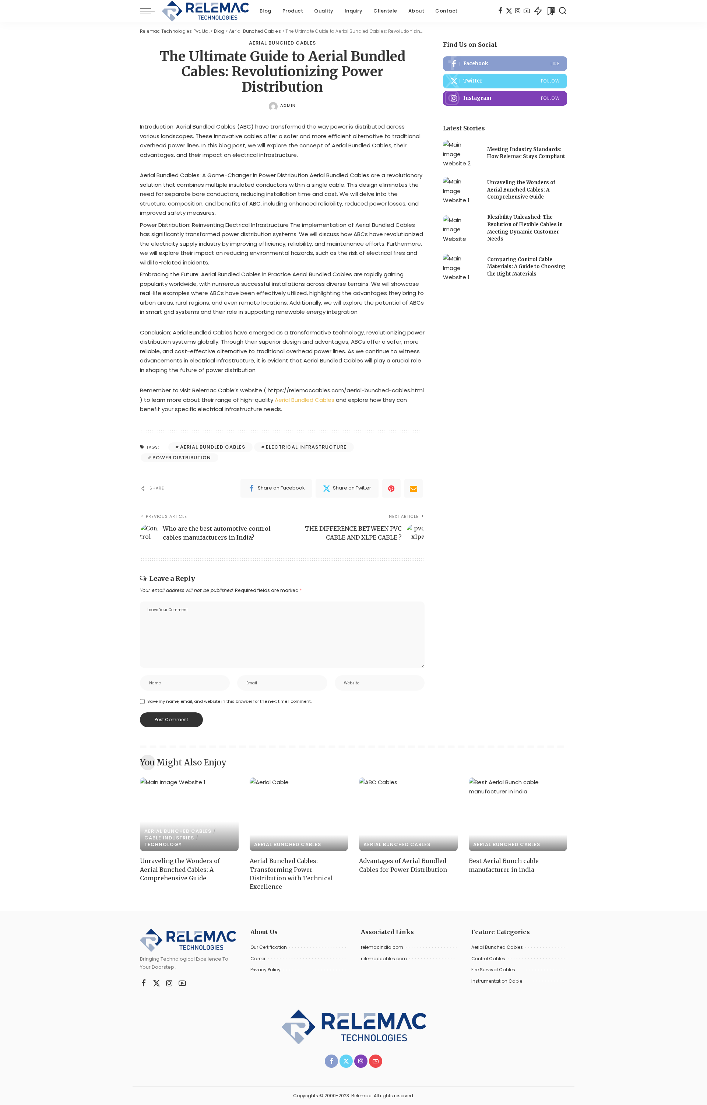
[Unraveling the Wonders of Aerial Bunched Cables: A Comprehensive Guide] (461, 190)
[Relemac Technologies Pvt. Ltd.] (205, 11)
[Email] (413, 488)
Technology (163, 844)
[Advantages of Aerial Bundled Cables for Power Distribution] (408, 815)
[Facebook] (500, 11)
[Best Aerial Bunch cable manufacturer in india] (518, 815)
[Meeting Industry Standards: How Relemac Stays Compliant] (461, 154)
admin (288, 105)
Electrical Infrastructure (306, 446)
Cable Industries (169, 837)
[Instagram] (518, 11)
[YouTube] (527, 11)
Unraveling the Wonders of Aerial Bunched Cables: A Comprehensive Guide (521, 189)
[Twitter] (509, 11)
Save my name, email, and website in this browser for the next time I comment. (229, 701)
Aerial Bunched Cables (282, 43)
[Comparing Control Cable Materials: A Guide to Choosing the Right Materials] (461, 267)
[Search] (562, 11)
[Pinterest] (391, 488)
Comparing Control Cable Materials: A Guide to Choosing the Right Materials (526, 266)
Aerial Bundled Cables (303, 400)
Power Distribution (181, 457)
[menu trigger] (151, 11)
